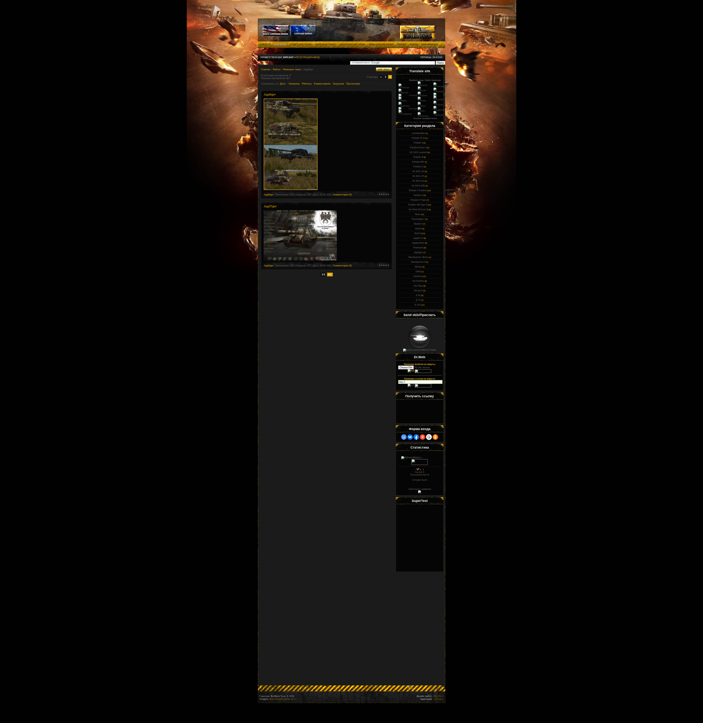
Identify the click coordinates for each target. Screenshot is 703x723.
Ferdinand (418, 247)
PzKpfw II (418, 143)
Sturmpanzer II (418, 262)
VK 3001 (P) (418, 176)
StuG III (417, 233)
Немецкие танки (292, 69)
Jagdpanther (418, 243)
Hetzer (418, 228)
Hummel (418, 276)
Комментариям (322, 83)
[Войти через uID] (404, 437)
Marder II (418, 224)
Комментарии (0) (342, 194)
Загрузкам (338, 83)
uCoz (293, 699)
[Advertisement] (419, 629)
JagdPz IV (418, 238)
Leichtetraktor (418, 133)
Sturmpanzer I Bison (418, 257)
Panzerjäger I (418, 219)
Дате (282, 83)
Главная (265, 69)
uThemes (438, 699)
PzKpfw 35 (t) (418, 138)
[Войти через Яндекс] (422, 437)
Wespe (418, 266)
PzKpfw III (418, 157)
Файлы (276, 69)
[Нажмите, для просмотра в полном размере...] (291, 189)
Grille (418, 271)
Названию (294, 83)
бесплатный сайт (278, 699)
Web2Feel (438, 696)
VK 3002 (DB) (418, 185)
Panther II (418, 195)
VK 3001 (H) (418, 171)
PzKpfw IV (418, 166)
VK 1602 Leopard (418, 152)
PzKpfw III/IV (418, 162)
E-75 (418, 300)
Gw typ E (418, 290)
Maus (418, 214)
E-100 (418, 305)
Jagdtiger (270, 94)
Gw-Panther (418, 281)
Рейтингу (307, 83)
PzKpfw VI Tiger (418, 200)
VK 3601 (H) (418, 181)
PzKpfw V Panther (418, 190)
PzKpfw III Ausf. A (418, 147)
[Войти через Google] (429, 437)
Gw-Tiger (418, 286)
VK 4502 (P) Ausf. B (418, 209)
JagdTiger (270, 206)
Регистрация (303, 57)
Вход (316, 57)
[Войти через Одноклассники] (435, 437)
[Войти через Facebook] (416, 437)
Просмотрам (353, 83)
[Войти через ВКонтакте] (410, 437)
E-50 (418, 295)
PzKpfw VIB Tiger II (417, 204)
